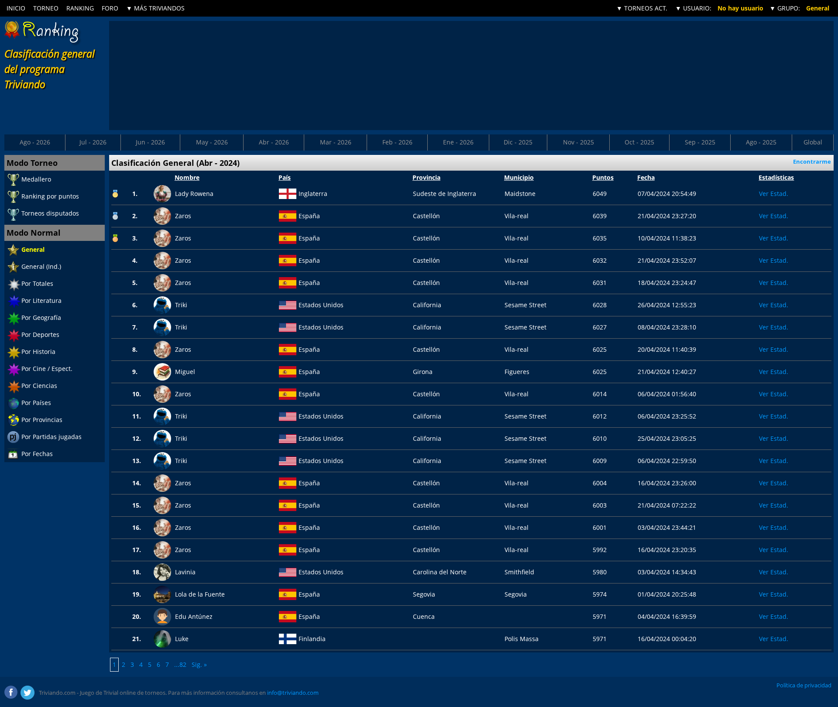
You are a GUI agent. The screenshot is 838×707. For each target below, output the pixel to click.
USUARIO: (693, 8)
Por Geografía (41, 317)
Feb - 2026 (397, 142)
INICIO (16, 8)
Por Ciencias (39, 385)
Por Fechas (37, 454)
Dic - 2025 (518, 142)
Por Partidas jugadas (51, 436)
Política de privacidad (803, 685)
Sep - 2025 (700, 142)
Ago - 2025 (761, 142)
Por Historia (38, 351)
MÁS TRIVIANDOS (155, 8)
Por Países (36, 402)
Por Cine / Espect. (46, 368)
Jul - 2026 (92, 142)
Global (813, 142)
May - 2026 (212, 142)
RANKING (80, 8)
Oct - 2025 (639, 142)
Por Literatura (41, 300)
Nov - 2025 (578, 142)
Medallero (36, 179)
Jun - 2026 (150, 142)
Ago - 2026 (35, 142)
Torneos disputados (50, 213)
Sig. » (199, 664)
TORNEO (45, 8)
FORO (110, 8)
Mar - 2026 (335, 142)
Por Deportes (40, 334)
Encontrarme (812, 161)
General (33, 249)
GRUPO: (784, 8)
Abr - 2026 (274, 142)
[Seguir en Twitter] (27, 693)
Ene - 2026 (458, 142)
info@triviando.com (293, 693)
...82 (180, 664)
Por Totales (37, 283)
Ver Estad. (773, 193)
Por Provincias (41, 419)
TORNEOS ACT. (641, 8)
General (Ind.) (41, 266)
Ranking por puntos (50, 196)
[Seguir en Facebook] (11, 693)
